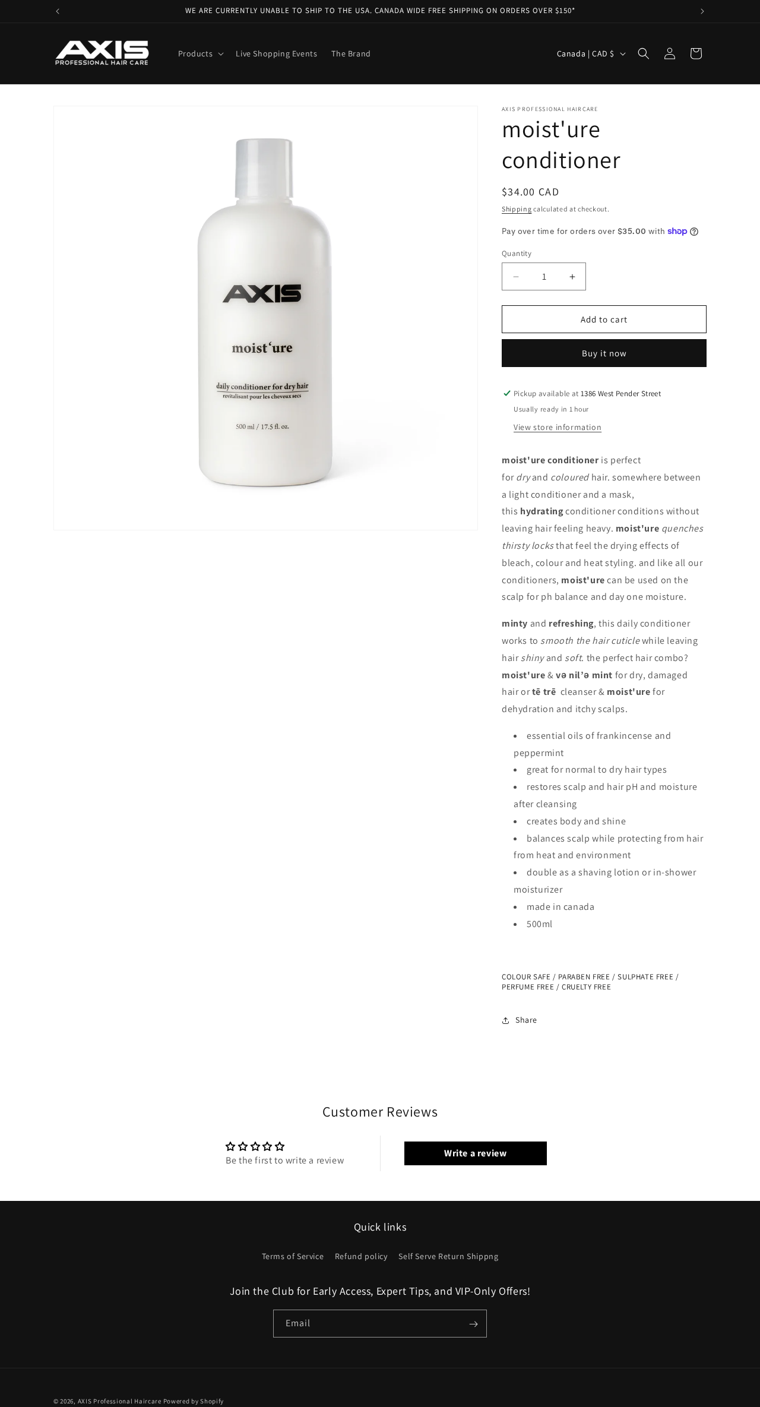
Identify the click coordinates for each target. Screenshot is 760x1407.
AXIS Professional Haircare (120, 1401)
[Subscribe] (473, 1324)
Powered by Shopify (193, 1401)
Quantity (516, 253)
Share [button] (526, 1019)
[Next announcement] (702, 11)
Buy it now (604, 353)
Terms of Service (293, 1255)
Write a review (475, 1153)
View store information (557, 427)
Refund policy (361, 1255)
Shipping (517, 208)
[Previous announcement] (58, 11)
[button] (200, 53)
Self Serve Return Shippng (448, 1255)
